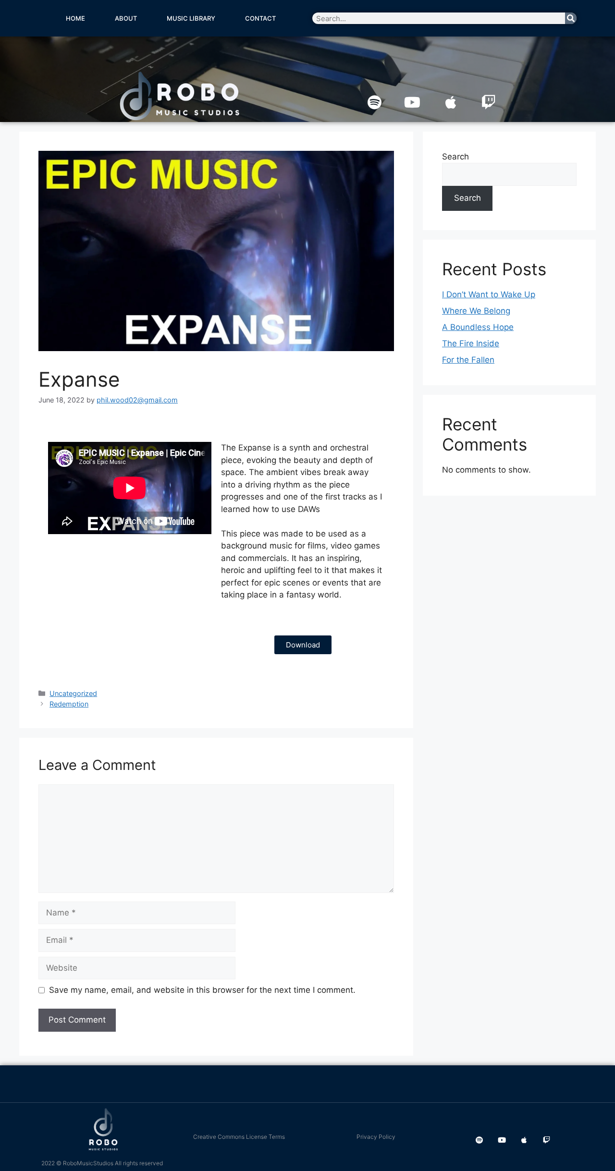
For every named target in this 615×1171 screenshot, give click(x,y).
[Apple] (451, 102)
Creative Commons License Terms (239, 1136)
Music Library (191, 18)
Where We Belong (476, 311)
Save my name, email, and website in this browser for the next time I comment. (202, 990)
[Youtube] (412, 102)
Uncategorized (73, 693)
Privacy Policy (376, 1136)
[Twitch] (488, 102)
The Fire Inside (470, 343)
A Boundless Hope (478, 327)
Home (75, 18)
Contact (260, 18)
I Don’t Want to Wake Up (488, 294)
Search (455, 156)
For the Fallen (468, 360)
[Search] (571, 18)
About (126, 18)
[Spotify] (374, 102)
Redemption (68, 704)
